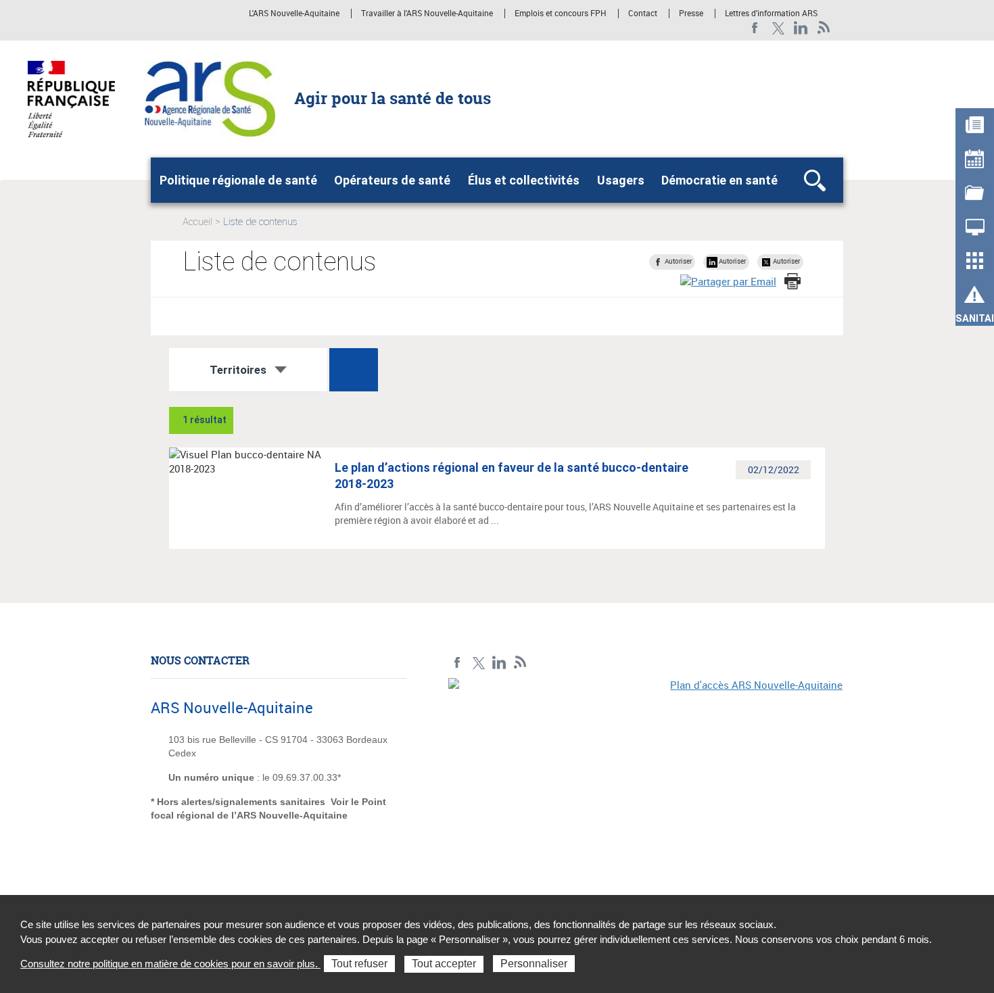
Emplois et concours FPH (561, 13)
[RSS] (824, 28)
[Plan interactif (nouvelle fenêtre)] (645, 771)
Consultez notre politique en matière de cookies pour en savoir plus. (170, 963)
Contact (642, 13)
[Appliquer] (353, 369)
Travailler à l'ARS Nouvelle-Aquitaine (427, 13)
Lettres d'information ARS (771, 13)
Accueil (197, 222)
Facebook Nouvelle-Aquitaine (755, 28)
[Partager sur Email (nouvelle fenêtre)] (728, 281)
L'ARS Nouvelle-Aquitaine (294, 13)
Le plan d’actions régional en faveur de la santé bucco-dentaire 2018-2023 (511, 475)
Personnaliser (533, 963)
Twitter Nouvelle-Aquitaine (778, 28)
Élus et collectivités (523, 180)
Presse (691, 13)
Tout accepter (444, 963)
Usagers (620, 180)
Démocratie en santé (719, 180)
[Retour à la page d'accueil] (210, 98)
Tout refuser (359, 963)
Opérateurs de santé (392, 180)
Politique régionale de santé (238, 180)
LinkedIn (801, 28)
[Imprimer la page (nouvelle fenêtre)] (792, 281)
